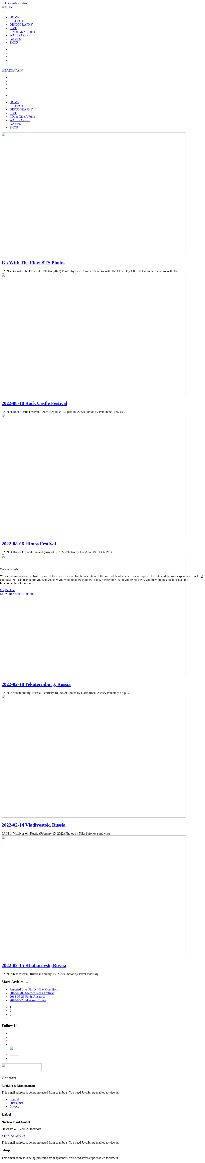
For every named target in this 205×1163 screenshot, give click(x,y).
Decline (10, 590)
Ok (2, 590)
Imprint (29, 593)
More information (11, 593)
